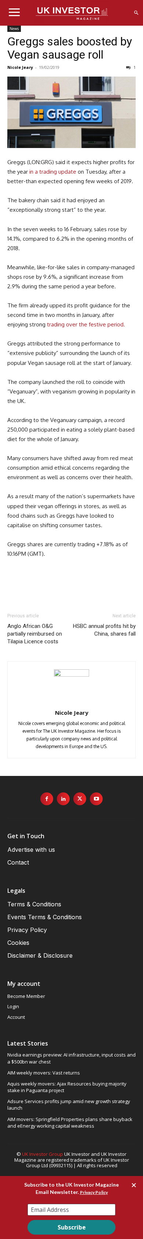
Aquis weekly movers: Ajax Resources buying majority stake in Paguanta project (66, 1087)
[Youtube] (96, 798)
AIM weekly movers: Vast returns (43, 1072)
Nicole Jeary (20, 67)
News (14, 28)
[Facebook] (46, 798)
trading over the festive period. (86, 324)
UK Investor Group (42, 1154)
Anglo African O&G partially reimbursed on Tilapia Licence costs (34, 634)
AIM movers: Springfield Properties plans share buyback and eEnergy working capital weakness (69, 1122)
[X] (79, 798)
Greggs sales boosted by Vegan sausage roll (69, 48)
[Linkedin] (63, 798)
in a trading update (52, 171)
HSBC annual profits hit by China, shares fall (104, 630)
